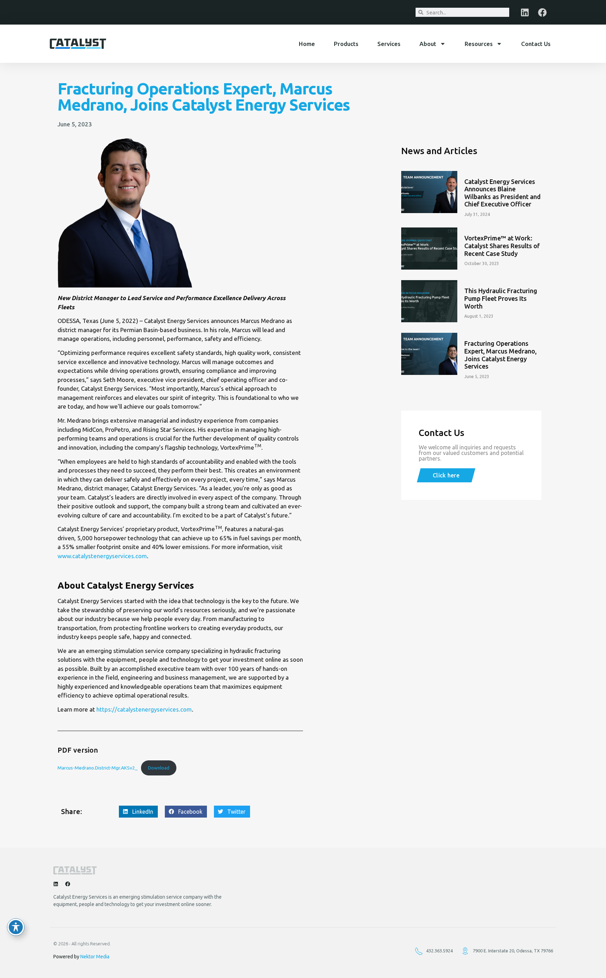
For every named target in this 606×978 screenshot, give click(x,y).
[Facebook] (542, 12)
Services (388, 43)
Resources (479, 43)
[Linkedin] (525, 12)
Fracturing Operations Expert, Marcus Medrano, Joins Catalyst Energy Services (500, 355)
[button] (138, 812)
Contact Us (536, 43)
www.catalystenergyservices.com (102, 556)
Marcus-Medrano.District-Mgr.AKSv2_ (97, 768)
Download (158, 768)
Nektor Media (94, 956)
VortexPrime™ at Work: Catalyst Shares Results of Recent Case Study (502, 245)
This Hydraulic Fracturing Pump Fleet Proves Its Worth (500, 298)
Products (346, 43)
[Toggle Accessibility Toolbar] (15, 927)
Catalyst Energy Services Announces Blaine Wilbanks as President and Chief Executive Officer (502, 193)
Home (307, 43)
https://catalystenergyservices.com (144, 709)
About (427, 43)
